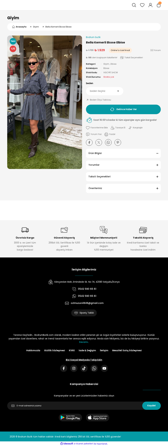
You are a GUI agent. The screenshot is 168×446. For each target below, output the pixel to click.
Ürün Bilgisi (95, 153)
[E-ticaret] (83, 443)
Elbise (113, 64)
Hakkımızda (33, 350)
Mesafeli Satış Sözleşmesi (127, 350)
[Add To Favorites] (97, 128)
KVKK (72, 350)
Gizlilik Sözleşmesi (54, 350)
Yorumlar (94, 164)
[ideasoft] (66, 443)
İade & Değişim (87, 350)
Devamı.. (84, 342)
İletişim (104, 350)
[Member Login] (150, 5)
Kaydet (151, 405)
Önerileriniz (95, 188)
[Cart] (159, 5)
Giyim (13, 18)
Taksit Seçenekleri (99, 176)
